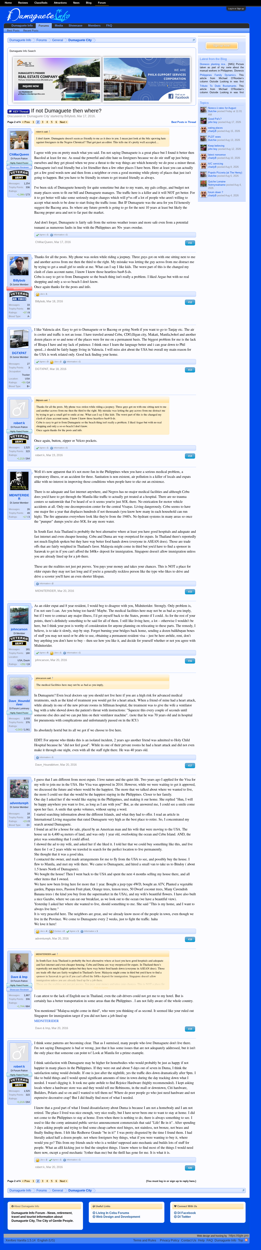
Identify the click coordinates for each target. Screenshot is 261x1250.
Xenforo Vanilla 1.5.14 (21, 1240)
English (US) (46, 1240)
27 (28, 364)
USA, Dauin (24, 660)
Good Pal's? (214, 118)
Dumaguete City (38, 116)
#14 (190, 456)
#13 (190, 369)
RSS (246, 1240)
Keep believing (216, 145)
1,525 (27, 447)
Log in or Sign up (236, 8)
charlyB (212, 131)
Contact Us (188, 1240)
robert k (19, 423)
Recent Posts (30, 30)
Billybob (69, 116)
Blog (89, 2)
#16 (190, 660)
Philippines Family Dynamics (218, 75)
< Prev (26, 122)
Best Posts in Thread (183, 122)
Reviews (23, 2)
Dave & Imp (19, 977)
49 (28, 513)
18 (28, 813)
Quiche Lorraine (216, 181)
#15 (190, 591)
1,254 (27, 183)
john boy (212, 122)
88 (28, 308)
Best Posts (13, 30)
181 (28, 649)
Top (240, 1240)
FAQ (109, 25)
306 (28, 999)
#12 (190, 302)
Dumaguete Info (22, 25)
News (76, 2)
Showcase (75, 25)
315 (28, 451)
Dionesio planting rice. (213, 64)
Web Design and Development (117, 1216)
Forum (102, 2)
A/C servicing (215, 163)
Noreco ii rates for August (222, 108)
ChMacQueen (19, 154)
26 (28, 509)
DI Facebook (186, 1213)
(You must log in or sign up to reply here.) (171, 1181)
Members (94, 25)
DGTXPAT (19, 353)
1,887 (27, 995)
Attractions (60, 2)
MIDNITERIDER (19, 497)
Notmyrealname (216, 184)
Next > (63, 122)
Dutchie (212, 111)
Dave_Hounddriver (19, 702)
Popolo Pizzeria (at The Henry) (225, 172)
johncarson (19, 629)
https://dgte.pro (239, 1235)
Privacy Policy (169, 1240)
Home (8, 2)
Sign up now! (221, 45)
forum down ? (215, 192)
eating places (215, 127)
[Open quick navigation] (193, 40)
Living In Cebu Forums (112, 1213)
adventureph (19, 803)
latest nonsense (217, 154)
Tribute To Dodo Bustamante (218, 85)
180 (28, 653)
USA (27, 378)
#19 (190, 1029)
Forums (44, 25)
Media (59, 25)
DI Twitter (184, 1216)
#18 (190, 939)
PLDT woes (214, 136)
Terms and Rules (144, 1240)
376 (28, 722)
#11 (190, 242)
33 (28, 305)
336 (28, 187)
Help (201, 1240)
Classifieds (40, 2)
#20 (190, 1168)
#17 (190, 765)
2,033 (27, 718)
